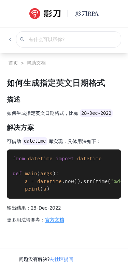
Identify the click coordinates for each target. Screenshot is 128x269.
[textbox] (64, 150)
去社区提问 (61, 259)
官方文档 (54, 219)
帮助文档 (36, 63)
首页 (13, 63)
